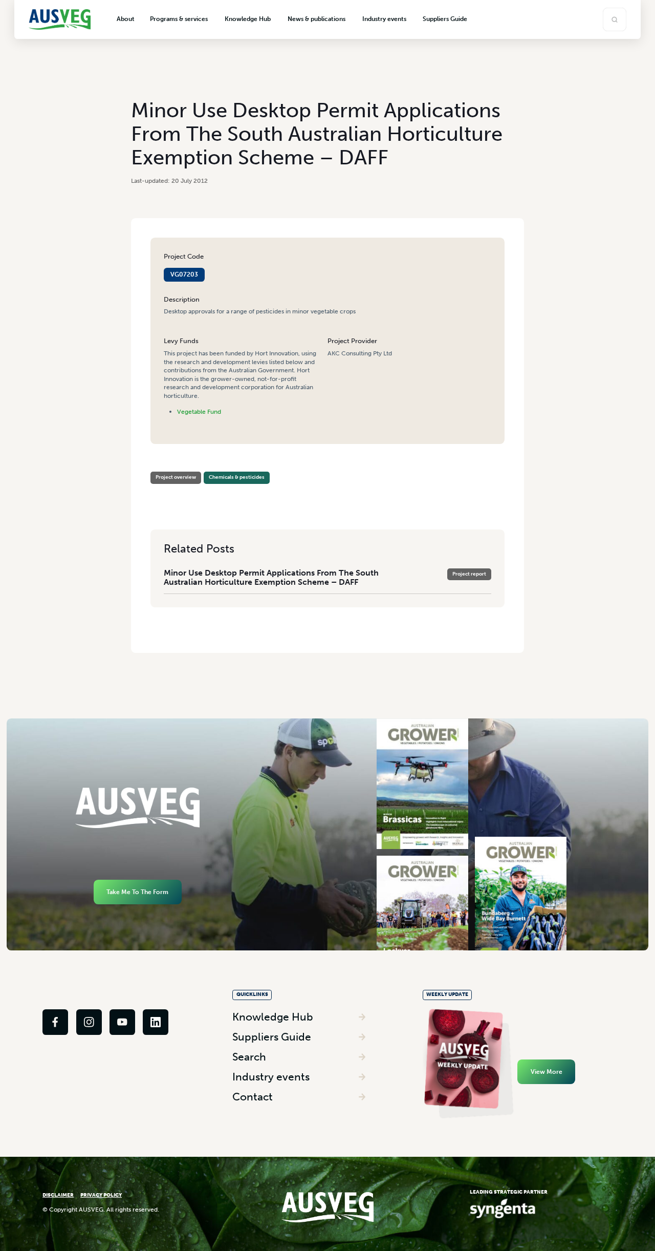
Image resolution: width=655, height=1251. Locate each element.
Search (249, 1056)
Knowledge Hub (272, 1016)
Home (158, 468)
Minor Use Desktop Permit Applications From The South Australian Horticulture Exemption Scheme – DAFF (271, 577)
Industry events (271, 1076)
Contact (252, 1096)
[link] (55, 1022)
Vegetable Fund (199, 411)
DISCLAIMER (58, 1195)
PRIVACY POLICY (101, 1195)
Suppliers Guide (271, 1036)
